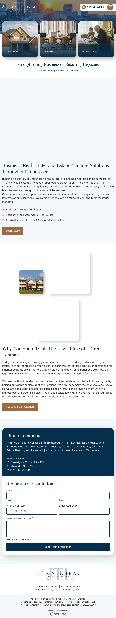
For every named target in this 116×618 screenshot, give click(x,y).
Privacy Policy (69, 599)
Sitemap (81, 599)
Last (61, 500)
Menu (110, 9)
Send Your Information (58, 546)
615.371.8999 (95, 7)
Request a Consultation (20, 406)
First (8, 500)
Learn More (13, 230)
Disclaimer (56, 599)
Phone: (18, 469)
